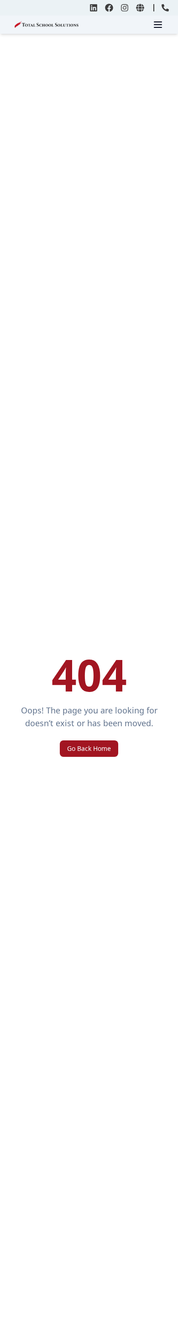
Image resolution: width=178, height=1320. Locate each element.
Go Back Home (89, 748)
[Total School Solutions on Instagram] (124, 8)
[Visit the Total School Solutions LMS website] (140, 8)
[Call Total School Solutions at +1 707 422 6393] (165, 7)
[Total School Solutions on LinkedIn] (93, 8)
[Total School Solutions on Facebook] (109, 8)
